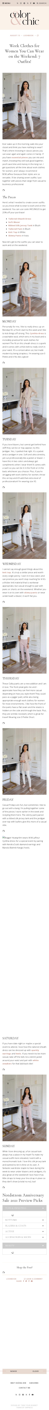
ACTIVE (9, 1231)
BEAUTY (10, 1245)
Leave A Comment (34, 1279)
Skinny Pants (15, 235)
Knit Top (12, 232)
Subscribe (33, 1383)
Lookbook (29, 35)
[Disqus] (24, 1331)
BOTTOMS (11, 1219)
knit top (6, 572)
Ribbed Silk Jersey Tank (20, 225)
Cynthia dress (37, 333)
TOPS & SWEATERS (15, 1208)
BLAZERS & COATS (15, 1225)
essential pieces (19, 157)
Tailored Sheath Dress (19, 218)
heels (18, 1053)
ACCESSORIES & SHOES (18, 1237)
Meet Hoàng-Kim (18, 1383)
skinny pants (30, 592)
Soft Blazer (14, 222)
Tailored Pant (15, 229)
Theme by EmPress (24, 1407)
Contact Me (24, 1388)
